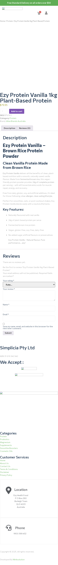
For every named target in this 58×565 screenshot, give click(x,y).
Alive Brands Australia (15, 121)
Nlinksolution (19, 559)
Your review (9, 289)
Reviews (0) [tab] (24, 128)
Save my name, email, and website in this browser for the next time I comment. (28, 327)
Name (6, 305)
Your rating (8, 281)
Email (6, 314)
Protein (9, 21)
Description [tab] (9, 128)
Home (2, 21)
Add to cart (16, 111)
